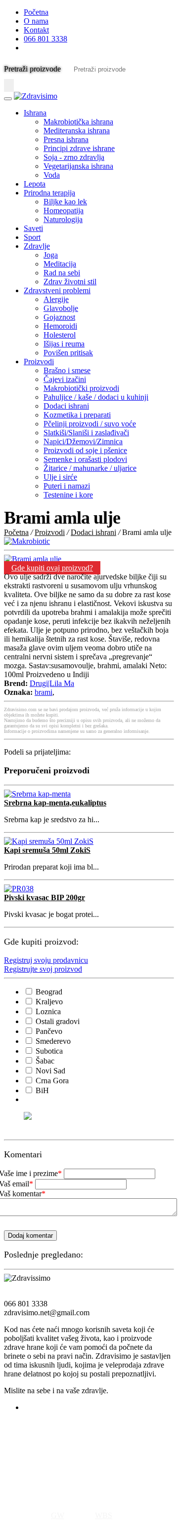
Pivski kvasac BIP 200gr (44, 897)
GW (57, 1515)
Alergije (56, 299)
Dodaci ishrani (66, 406)
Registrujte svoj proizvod (43, 969)
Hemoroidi (60, 326)
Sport (32, 237)
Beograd (48, 992)
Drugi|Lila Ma (52, 683)
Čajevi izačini (65, 379)
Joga (51, 255)
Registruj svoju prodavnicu (46, 960)
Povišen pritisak (68, 352)
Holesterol (60, 335)
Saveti (33, 228)
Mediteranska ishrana (77, 130)
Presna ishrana (66, 139)
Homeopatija (64, 210)
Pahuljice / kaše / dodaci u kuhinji (96, 397)
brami (43, 692)
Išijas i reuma (64, 344)
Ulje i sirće (60, 477)
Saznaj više (21, 1490)
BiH (41, 1090)
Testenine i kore (68, 495)
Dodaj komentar (30, 1235)
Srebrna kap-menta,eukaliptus (55, 803)
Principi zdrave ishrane (79, 148)
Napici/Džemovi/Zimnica (83, 441)
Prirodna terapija (49, 193)
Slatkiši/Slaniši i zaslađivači (86, 432)
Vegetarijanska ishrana (78, 166)
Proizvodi (39, 361)
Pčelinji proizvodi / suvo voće (90, 423)
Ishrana (35, 113)
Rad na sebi (62, 272)
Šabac (44, 1061)
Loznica (47, 1011)
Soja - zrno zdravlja (74, 157)
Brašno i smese (67, 370)
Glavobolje (61, 308)
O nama (36, 21)
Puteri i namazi (67, 486)
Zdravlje (37, 246)
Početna (36, 12)
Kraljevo (48, 1001)
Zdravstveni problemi (57, 290)
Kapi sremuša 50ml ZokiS (47, 850)
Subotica (48, 1051)
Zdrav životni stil (70, 281)
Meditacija (60, 264)
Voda (52, 175)
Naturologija (63, 219)
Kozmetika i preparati (77, 415)
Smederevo (52, 1041)
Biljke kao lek (65, 201)
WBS (103, 1515)
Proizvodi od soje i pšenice (85, 450)
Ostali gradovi (57, 1021)
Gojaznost (59, 317)
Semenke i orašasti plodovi (85, 459)
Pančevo (48, 1031)
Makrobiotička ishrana (78, 121)
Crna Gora (51, 1080)
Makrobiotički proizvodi (81, 388)
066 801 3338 (45, 39)
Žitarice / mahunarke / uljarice (90, 468)
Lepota (34, 184)
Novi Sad (49, 1071)
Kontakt (36, 30)
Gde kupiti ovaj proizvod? (52, 568)
